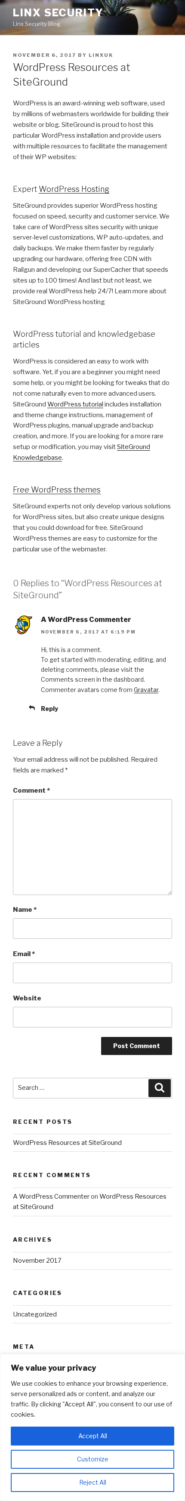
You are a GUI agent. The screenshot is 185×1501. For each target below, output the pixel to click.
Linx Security (58, 12)
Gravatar (146, 689)
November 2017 (37, 1260)
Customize (92, 1459)
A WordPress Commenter (86, 619)
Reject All (92, 1482)
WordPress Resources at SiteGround (67, 1143)
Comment (31, 790)
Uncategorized (35, 1314)
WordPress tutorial (75, 404)
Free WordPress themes (57, 489)
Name (25, 910)
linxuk (101, 55)
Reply (49, 708)
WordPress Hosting (74, 189)
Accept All (92, 1435)
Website (27, 998)
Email (24, 954)
